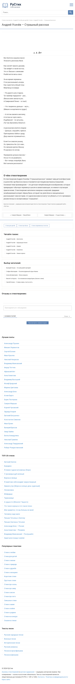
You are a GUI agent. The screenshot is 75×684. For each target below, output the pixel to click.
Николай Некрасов (11, 359)
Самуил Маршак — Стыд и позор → (54, 215)
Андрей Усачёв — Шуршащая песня (16, 242)
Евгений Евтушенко (11, 415)
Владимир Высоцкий (12, 379)
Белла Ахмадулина (11, 436)
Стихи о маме (9, 604)
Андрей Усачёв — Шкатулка (14, 239)
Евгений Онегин (10, 462)
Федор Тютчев (9, 367)
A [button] (34, 53)
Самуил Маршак (10, 403)
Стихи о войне (9, 608)
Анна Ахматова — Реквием (14, 530)
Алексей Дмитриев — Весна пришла (17, 275)
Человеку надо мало (12, 514)
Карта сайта (6, 679)
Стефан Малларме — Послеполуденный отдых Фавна (22, 271)
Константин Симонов (12, 420)
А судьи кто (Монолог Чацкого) (16, 502)
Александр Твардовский (13, 444)
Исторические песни (12, 643)
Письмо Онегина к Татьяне (14, 522)
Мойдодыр (8, 494)
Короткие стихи (10, 576)
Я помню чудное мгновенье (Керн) (17, 470)
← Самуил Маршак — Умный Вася (20, 215)
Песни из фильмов (11, 655)
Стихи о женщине (11, 572)
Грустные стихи (10, 580)
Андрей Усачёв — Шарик (13, 246)
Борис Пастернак (10, 400)
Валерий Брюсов (10, 428)
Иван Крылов (9, 355)
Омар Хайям (9, 432)
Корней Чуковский (11, 408)
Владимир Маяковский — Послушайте (18, 534)
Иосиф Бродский (10, 383)
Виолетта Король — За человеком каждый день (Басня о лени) (25, 278)
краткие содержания (27, 672)
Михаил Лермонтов (11, 347)
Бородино (8, 466)
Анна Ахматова (10, 375)
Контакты (41, 677)
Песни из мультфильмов (13, 651)
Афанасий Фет (9, 371)
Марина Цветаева (11, 387)
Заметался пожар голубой (14, 538)
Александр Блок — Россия (14, 526)
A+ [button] (40, 52)
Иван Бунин (8, 423)
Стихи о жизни (9, 560)
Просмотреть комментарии (37, 323)
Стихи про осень (10, 584)
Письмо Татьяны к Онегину (14, 518)
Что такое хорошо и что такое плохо (18, 506)
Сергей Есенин (9, 351)
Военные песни (10, 639)
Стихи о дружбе (10, 568)
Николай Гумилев (11, 440)
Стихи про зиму (10, 588)
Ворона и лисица (10, 478)
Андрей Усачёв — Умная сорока (15, 253)
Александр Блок (10, 392)
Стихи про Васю (23, 225)
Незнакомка (9, 490)
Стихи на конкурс (10, 616)
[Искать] (70, 12)
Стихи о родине (10, 612)
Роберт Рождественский (13, 448)
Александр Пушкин (11, 343)
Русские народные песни (13, 635)
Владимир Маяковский (13, 363)
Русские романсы (11, 647)
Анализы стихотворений (10, 672)
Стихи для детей (10, 225)
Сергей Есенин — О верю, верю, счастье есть (19, 282)
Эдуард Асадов (10, 412)
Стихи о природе (10, 564)
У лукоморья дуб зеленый (14, 474)
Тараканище (9, 498)
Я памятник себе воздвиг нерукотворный (20, 482)
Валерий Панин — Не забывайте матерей (18, 268)
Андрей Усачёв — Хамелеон (14, 250)
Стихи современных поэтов (39, 225)
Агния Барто (9, 395)
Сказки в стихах (10, 620)
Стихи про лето (10, 596)
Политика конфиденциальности (57, 677)
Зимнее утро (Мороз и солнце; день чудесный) (22, 486)
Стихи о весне (9, 592)
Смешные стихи (10, 600)
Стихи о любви (9, 552)
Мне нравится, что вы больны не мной (18, 510)
